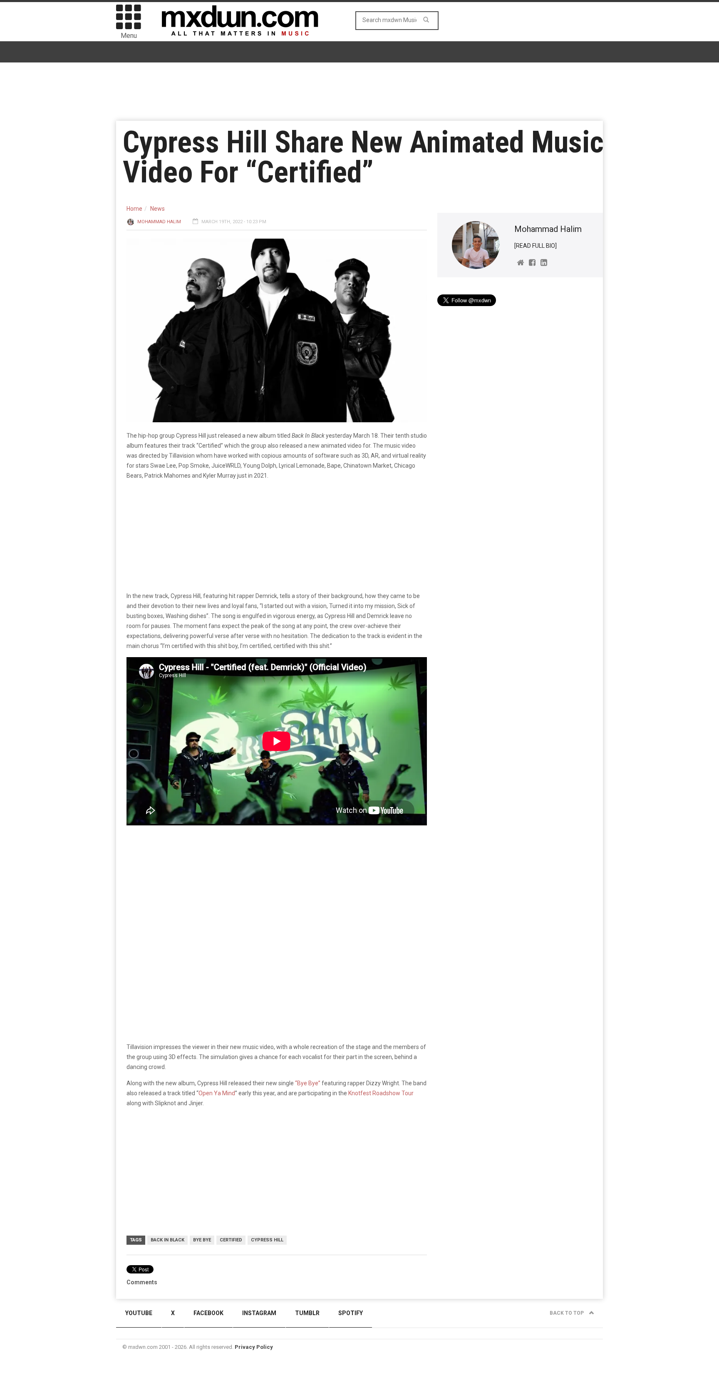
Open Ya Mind (216, 1093)
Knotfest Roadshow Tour (381, 1093)
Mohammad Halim (159, 221)
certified (231, 1240)
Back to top (567, 1313)
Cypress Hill (267, 1240)
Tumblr (307, 1313)
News (157, 208)
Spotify (350, 1313)
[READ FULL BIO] (535, 245)
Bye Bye (202, 1240)
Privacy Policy (254, 1347)
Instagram (259, 1313)
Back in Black (167, 1240)
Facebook (208, 1313)
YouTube (138, 1313)
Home (134, 208)
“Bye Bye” (307, 1083)
